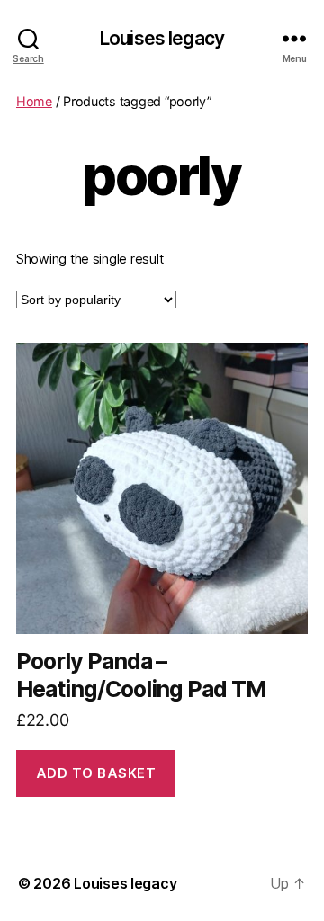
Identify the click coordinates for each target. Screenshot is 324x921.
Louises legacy (162, 38)
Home (34, 101)
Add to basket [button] (96, 773)
